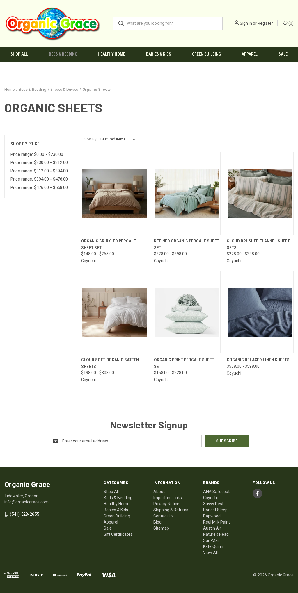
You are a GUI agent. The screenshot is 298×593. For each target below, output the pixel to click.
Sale (283, 54)
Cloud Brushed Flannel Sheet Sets (258, 244)
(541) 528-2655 (24, 514)
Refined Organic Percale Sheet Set (186, 244)
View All (210, 552)
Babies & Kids (158, 54)
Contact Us (163, 516)
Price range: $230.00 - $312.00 (39, 162)
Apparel (250, 54)
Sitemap (161, 528)
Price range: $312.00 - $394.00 (39, 171)
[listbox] (119, 139)
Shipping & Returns (170, 510)
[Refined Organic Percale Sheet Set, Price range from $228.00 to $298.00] (187, 193)
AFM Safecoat (216, 491)
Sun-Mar (211, 540)
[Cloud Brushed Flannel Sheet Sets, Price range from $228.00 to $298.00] (260, 193)
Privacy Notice (166, 503)
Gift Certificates (118, 534)
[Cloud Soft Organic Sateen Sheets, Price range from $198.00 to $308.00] (114, 312)
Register (265, 23)
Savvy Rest (213, 503)
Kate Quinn (213, 546)
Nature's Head (216, 534)
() (291, 23)
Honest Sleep (215, 510)
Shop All (19, 54)
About (159, 491)
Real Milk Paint (216, 522)
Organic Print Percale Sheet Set (184, 363)
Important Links (167, 497)
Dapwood (212, 516)
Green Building (206, 54)
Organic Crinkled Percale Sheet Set (108, 244)
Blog (157, 522)
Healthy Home (111, 54)
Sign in (246, 23)
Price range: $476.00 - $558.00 (39, 187)
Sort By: (90, 139)
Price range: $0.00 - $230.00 (36, 154)
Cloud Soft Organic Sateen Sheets (110, 363)
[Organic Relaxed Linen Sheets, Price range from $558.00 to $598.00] (260, 312)
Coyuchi (210, 497)
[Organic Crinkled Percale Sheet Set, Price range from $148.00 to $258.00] (114, 193)
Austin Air (212, 528)
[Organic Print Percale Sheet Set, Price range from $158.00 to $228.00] (187, 312)
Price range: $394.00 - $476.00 (39, 179)
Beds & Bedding (63, 54)
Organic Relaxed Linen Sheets (258, 359)
